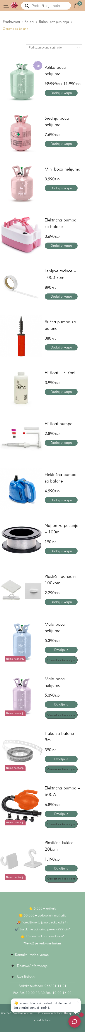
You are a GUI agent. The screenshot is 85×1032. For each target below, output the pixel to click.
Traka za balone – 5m (61, 736)
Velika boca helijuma (55, 70)
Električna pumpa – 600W (62, 791)
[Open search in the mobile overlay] (46, 6)
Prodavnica (11, 21)
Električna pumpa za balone (60, 223)
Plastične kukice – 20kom (61, 846)
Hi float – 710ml (60, 372)
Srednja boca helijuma (57, 121)
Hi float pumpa (59, 423)
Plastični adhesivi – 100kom (62, 579)
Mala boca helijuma (55, 627)
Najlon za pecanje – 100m (61, 528)
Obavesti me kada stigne (61, 660)
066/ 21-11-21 (55, 986)
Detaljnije (61, 650)
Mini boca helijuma (62, 169)
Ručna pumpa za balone (60, 325)
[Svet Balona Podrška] (74, 1021)
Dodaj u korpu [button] (61, 93)
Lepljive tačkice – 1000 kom (60, 274)
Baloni (29, 21)
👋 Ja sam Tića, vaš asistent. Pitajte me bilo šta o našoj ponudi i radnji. (43, 1005)
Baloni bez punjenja (54, 21)
